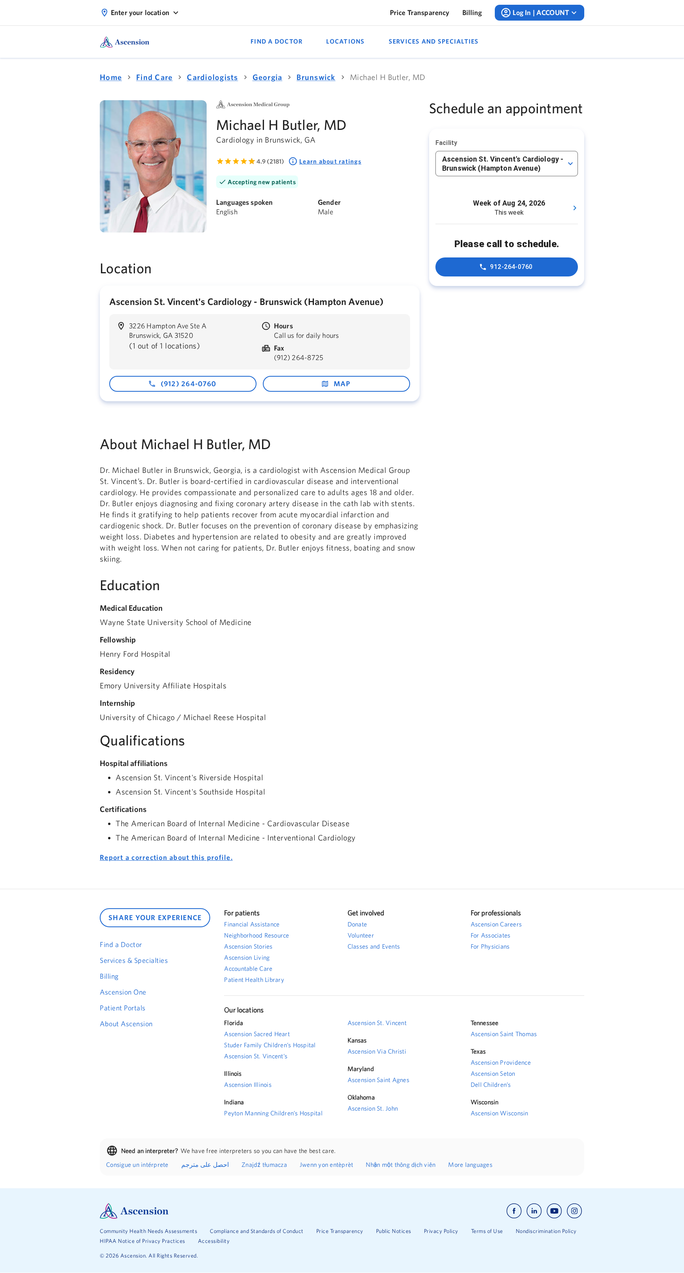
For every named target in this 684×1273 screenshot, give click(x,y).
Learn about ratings (330, 161)
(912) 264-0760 (189, 383)
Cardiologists (212, 77)
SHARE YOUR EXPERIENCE (154, 917)
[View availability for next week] (575, 208)
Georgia (268, 77)
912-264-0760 (511, 267)
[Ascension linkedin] (534, 1211)
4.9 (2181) (270, 161)
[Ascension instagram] (574, 1211)
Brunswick (315, 77)
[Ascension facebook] (514, 1211)
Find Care (154, 77)
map (342, 383)
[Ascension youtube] (554, 1211)
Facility (446, 143)
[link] (420, 12)
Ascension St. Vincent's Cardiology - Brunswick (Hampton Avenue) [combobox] (502, 163)
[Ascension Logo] (221, 1211)
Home (111, 77)
